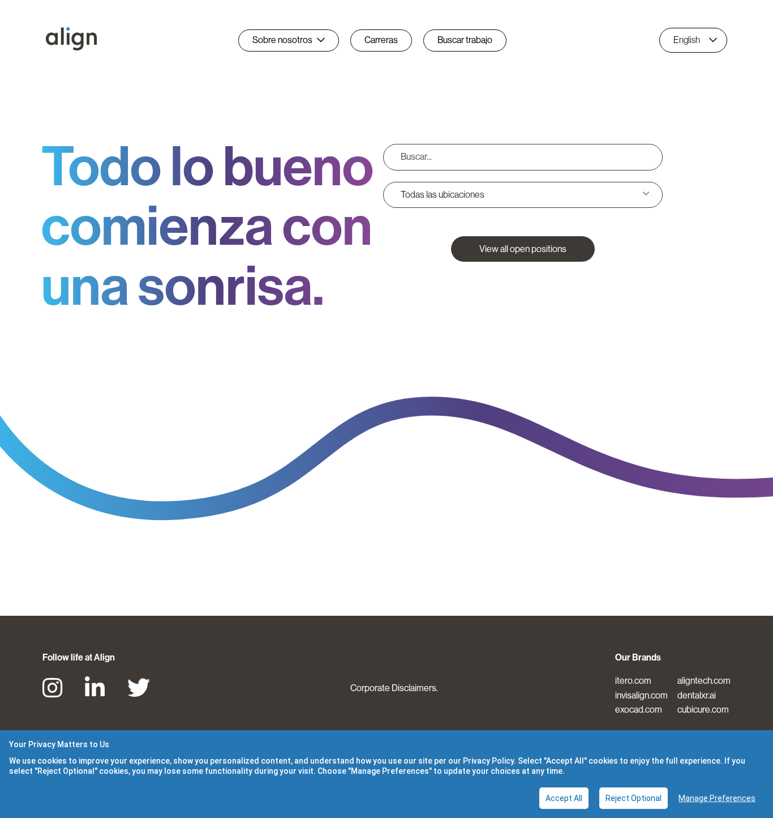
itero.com (633, 680)
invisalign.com (641, 695)
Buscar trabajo (464, 40)
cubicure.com (703, 709)
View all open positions (522, 249)
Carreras (381, 40)
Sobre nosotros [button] (282, 40)
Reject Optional (633, 798)
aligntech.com (704, 680)
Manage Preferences (716, 798)
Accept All (564, 798)
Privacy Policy (488, 760)
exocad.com (638, 709)
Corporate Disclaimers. (394, 688)
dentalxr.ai (696, 695)
